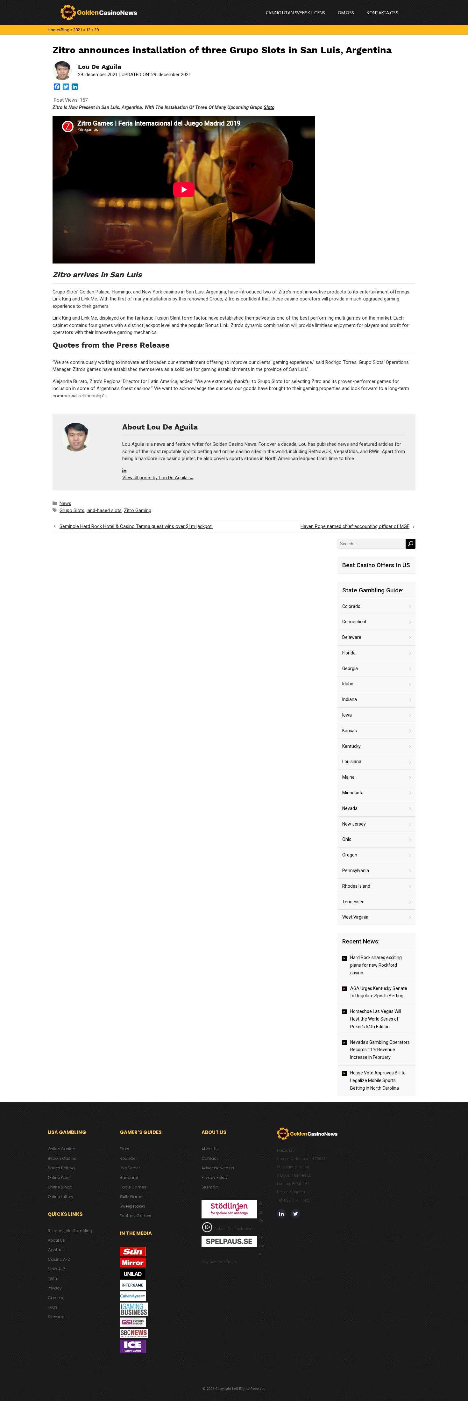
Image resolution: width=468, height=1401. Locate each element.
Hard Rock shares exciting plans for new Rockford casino (376, 965)
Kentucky (351, 746)
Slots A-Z (56, 1269)
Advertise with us (218, 1168)
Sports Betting (61, 1168)
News (65, 503)
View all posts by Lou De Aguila (158, 477)
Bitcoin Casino (62, 1158)
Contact (56, 1250)
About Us (56, 1240)
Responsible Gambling (70, 1230)
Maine (348, 777)
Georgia (350, 668)
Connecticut (354, 621)
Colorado (351, 606)
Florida (349, 652)
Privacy (55, 1288)
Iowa (347, 715)
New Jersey (354, 824)
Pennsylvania (355, 870)
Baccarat (129, 1177)
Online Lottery (60, 1196)
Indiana (349, 699)
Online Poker (59, 1177)
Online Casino (61, 1149)
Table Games (133, 1187)
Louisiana (351, 761)
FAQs (52, 1307)
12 (88, 29)
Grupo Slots (72, 510)
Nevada (350, 808)
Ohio (346, 839)
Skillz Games (132, 1196)
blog (65, 29)
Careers (55, 1297)
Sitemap (56, 1316)
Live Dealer (130, 1168)
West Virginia (355, 917)
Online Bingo (60, 1187)
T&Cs (53, 1278)
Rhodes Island (356, 886)
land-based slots (104, 510)
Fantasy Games (135, 1215)
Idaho (347, 683)
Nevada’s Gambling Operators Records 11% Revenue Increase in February (380, 1050)
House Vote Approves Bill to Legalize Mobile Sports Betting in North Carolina (378, 1080)
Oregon (349, 854)
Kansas (349, 730)
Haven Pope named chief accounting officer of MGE (355, 526)
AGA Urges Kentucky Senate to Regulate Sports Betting (378, 992)
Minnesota (353, 792)
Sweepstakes (132, 1206)
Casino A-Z (59, 1259)
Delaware (351, 637)
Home (53, 29)
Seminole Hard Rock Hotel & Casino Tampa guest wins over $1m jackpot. (136, 526)
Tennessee (353, 901)
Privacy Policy (215, 1177)
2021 (77, 29)
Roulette (127, 1158)
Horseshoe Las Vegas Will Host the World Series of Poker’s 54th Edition (375, 1019)
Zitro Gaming (137, 510)
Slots (269, 107)
